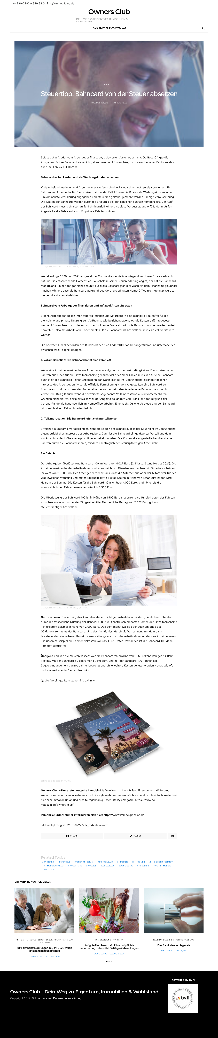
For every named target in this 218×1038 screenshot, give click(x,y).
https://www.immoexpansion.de (124, 815)
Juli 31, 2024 (182, 951)
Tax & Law (109, 85)
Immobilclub (106, 862)
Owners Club (109, 11)
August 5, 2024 (52, 956)
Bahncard (48, 862)
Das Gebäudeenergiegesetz (173, 945)
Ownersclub (126, 866)
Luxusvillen (108, 866)
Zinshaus (49, 870)
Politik (57, 940)
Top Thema (45, 942)
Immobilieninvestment (161, 862)
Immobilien (139, 862)
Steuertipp (144, 866)
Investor (92, 866)
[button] (107, 962)
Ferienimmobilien (85, 862)
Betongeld (65, 862)
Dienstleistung (103, 940)
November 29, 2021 (100, 103)
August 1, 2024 (117, 954)
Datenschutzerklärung (67, 998)
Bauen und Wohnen (163, 940)
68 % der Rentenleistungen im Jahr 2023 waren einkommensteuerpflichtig (44, 949)
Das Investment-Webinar (109, 28)
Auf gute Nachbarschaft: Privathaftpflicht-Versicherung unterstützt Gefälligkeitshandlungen (109, 947)
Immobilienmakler (54, 866)
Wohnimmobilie (163, 866)
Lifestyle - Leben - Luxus (39, 940)
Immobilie (123, 862)
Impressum (44, 998)
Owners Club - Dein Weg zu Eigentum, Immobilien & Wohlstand (84, 991)
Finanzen (20, 940)
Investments (75, 866)
